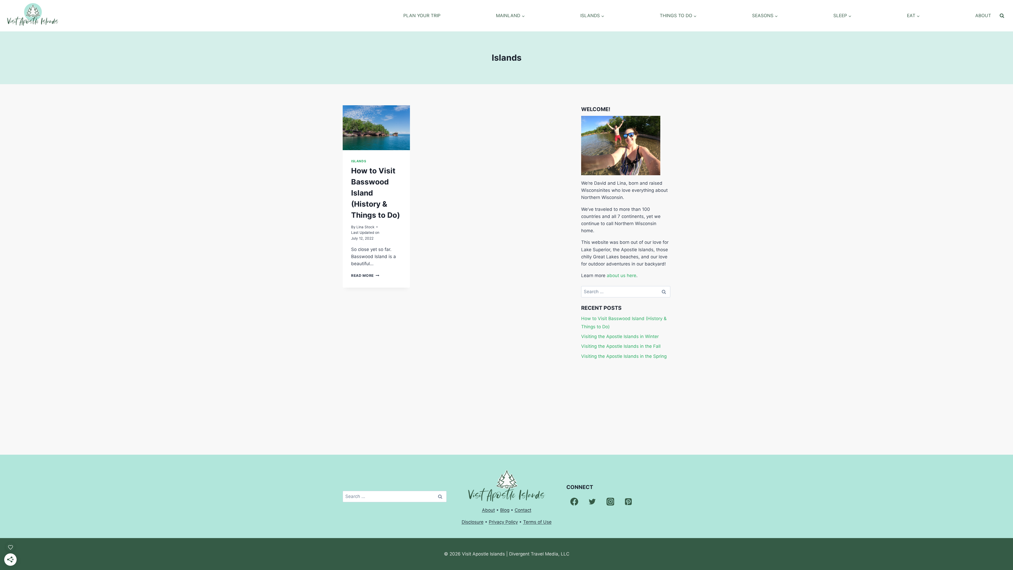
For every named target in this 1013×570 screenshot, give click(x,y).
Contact (523, 510)
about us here (621, 275)
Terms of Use (537, 522)
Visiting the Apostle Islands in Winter (620, 336)
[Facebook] (574, 502)
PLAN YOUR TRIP (422, 15)
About (488, 510)
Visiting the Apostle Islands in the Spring (624, 356)
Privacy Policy (503, 522)
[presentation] (376, 127)
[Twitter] (592, 502)
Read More (365, 275)
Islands (358, 161)
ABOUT (983, 15)
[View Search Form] (1002, 16)
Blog (504, 510)
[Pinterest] (628, 502)
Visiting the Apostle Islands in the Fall (621, 346)
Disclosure (473, 522)
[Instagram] (610, 502)
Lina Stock (365, 227)
